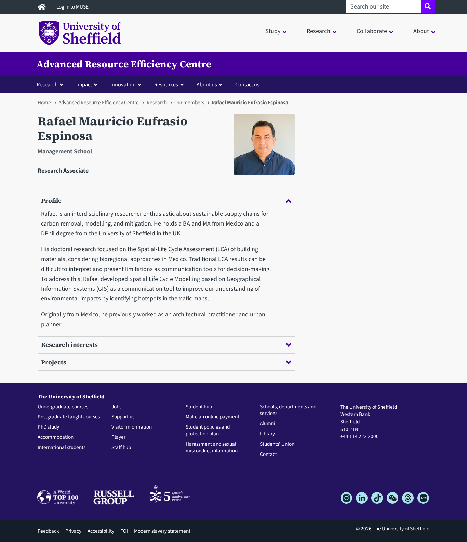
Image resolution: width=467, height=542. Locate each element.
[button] (51, 84)
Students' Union (277, 444)
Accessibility (101, 531)
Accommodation (56, 437)
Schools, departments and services (288, 410)
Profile (51, 200)
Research (157, 102)
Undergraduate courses (63, 407)
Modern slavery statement (162, 531)
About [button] (421, 31)
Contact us (247, 85)
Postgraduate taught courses (69, 417)
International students (61, 447)
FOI (124, 531)
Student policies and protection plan (208, 430)
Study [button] (272, 31)
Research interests (69, 344)
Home (44, 102)
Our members (189, 102)
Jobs (116, 407)
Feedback (48, 531)
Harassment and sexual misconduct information (212, 448)
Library (267, 434)
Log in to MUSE (73, 7)
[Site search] (428, 6)
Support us (122, 417)
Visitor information (131, 427)
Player (118, 437)
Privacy (73, 531)
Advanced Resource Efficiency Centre (124, 63)
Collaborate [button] (372, 31)
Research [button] (318, 31)
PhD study (48, 427)
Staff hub (121, 447)
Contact (268, 454)
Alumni (267, 423)
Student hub (199, 407)
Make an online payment (212, 417)
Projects (53, 362)
